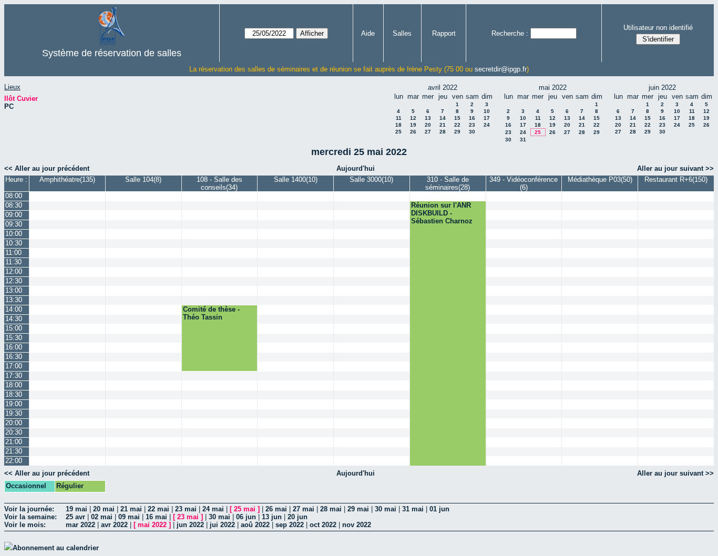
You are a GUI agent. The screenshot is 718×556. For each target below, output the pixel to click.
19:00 (13, 404)
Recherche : (509, 33)
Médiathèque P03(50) (600, 179)
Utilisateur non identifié (658, 28)
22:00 (13, 461)
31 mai (413, 509)
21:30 (13, 451)
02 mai (101, 517)
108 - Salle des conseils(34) (219, 183)
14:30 (13, 319)
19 (413, 125)
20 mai (104, 509)
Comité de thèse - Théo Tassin (211, 313)
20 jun (297, 517)
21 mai (131, 509)
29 (457, 132)
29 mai (358, 509)
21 (442, 125)
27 (428, 132)
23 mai (186, 509)
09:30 (13, 224)
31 (523, 139)
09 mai (129, 517)
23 (472, 125)
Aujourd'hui (355, 168)
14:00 (13, 309)
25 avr (75, 517)
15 (457, 118)
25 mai (244, 509)
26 (413, 132)
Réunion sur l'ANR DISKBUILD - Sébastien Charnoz (442, 213)
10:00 (13, 234)
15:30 (13, 338)
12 (413, 118)
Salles (402, 33)
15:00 (13, 328)
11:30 (13, 262)
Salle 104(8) (143, 179)
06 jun (246, 517)
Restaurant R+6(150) (675, 179)
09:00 (13, 215)
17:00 (13, 366)
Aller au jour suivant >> (675, 168)
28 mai (331, 509)
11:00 (13, 252)
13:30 (13, 300)
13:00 (13, 290)
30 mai (385, 509)
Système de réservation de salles (111, 53)
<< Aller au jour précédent (46, 168)
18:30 (13, 394)
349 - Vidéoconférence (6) (523, 183)
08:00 (13, 196)
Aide (368, 33)
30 (472, 132)
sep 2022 (289, 525)
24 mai (213, 509)
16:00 (13, 347)
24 (487, 125)
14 (442, 118)
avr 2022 (114, 525)
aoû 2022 (255, 525)
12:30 (13, 281)
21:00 (13, 442)
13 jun (272, 517)
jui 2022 (222, 525)
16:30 (13, 357)
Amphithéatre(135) (67, 179)
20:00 (13, 423)
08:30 (13, 205)
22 (457, 125)
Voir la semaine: (30, 517)
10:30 (13, 243)
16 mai (156, 517)
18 (398, 125)
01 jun (439, 509)
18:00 (13, 385)
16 (472, 118)
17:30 (13, 375)
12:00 (13, 271)
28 (442, 132)
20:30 (13, 432)
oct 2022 (323, 525)
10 (487, 111)
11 (399, 118)
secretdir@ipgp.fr (501, 69)
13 (428, 118)
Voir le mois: (25, 525)
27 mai (303, 509)
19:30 (13, 413)
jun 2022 (190, 525)
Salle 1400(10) (295, 179)
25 (398, 132)
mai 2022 (152, 525)
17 (487, 118)
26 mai (276, 509)
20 (428, 125)
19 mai (76, 509)
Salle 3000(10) (371, 179)
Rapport (444, 33)
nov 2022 (356, 525)
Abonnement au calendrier (56, 548)
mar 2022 (80, 525)
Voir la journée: (29, 509)
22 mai (158, 509)
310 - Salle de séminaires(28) (447, 183)
